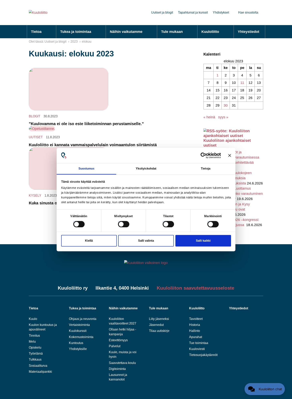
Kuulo (33, 319)
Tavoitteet (196, 319)
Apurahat (195, 337)
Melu (32, 341)
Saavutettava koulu (122, 363)
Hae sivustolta (248, 12)
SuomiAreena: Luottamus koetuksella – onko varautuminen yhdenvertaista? (237, 193)
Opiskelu (35, 347)
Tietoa (36, 32)
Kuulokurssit (77, 330)
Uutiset (36, 137)
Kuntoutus (76, 343)
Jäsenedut (156, 324)
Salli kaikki (203, 240)
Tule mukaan (172, 32)
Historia (194, 324)
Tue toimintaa (198, 343)
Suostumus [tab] (86, 168)
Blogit (34, 116)
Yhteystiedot (248, 32)
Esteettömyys (118, 340)
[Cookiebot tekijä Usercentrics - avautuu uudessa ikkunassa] (203, 155)
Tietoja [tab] (205, 168)
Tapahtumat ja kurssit (193, 12)
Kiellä (89, 240)
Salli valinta (146, 240)
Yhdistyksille (78, 349)
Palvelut (114, 346)
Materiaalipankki (40, 371)
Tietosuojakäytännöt (203, 355)
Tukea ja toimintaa (75, 32)
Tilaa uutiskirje (159, 330)
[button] (265, 389)
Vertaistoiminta (79, 324)
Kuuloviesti (197, 349)
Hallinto (194, 330)
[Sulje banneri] (229, 155)
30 (226, 105)
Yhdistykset (221, 12)
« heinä (209, 117)
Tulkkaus (35, 359)
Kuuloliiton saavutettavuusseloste (195, 288)
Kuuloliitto (210, 32)
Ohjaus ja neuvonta (82, 319)
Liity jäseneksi (159, 319)
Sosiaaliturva (38, 365)
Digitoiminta (117, 369)
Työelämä (36, 353)
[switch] (120, 222)
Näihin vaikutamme (126, 32)
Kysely (35, 195)
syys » (223, 117)
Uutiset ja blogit (162, 12)
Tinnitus (34, 335)
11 (242, 83)
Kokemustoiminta (81, 337)
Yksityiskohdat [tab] (146, 168)
